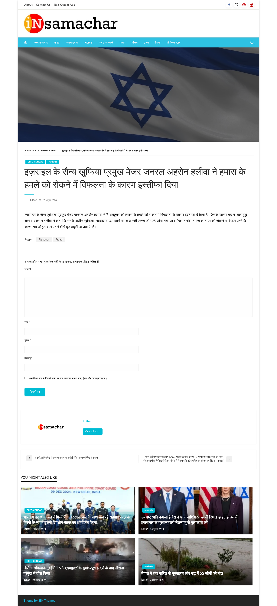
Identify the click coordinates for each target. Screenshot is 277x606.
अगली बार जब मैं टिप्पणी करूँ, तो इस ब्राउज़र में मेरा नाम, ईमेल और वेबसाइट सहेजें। (68, 378)
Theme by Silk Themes (39, 600)
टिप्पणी (28, 269)
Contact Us (43, 4)
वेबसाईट (28, 358)
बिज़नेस (88, 42)
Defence (44, 239)
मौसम (135, 42)
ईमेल (27, 340)
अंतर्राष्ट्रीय (72, 42)
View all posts (93, 431)
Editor (33, 200)
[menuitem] (26, 42)
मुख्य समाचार (41, 42)
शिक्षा (158, 42)
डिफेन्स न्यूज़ (173, 42)
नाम (27, 322)
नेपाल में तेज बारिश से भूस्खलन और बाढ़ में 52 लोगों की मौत (182, 573)
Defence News (49, 151)
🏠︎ (25, 42)
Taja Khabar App (64, 4)
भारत (57, 42)
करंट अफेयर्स (106, 42)
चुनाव (122, 42)
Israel (59, 239)
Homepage (30, 151)
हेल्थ (146, 42)
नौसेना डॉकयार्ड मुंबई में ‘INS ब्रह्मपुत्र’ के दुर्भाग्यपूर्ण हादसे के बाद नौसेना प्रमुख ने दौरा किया (74, 570)
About (28, 4)
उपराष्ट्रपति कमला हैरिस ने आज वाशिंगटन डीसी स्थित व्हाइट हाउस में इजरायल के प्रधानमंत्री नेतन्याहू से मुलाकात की (189, 520)
